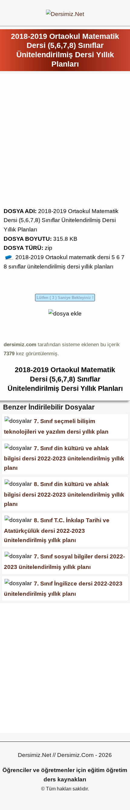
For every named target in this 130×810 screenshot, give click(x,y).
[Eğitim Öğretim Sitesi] (65, 14)
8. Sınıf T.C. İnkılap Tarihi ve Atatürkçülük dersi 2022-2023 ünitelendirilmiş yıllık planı (56, 530)
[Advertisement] (65, 142)
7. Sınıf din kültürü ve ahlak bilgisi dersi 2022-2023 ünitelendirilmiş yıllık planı (64, 458)
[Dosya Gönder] (65, 313)
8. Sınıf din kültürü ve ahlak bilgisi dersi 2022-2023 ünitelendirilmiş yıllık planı (64, 494)
